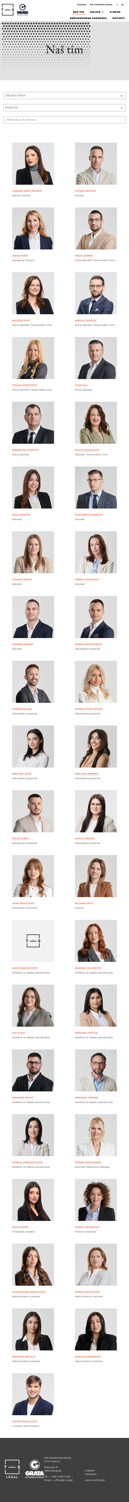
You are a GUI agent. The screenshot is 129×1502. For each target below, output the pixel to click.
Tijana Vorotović (24, 385)
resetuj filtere (13, 134)
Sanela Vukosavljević (27, 1162)
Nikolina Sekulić (23, 1356)
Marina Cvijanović (88, 968)
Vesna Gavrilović (87, 579)
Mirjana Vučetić (86, 1032)
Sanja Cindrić (85, 838)
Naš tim (78, 11)
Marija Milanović (87, 1227)
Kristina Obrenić (87, 773)
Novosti (119, 18)
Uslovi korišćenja (95, 1480)
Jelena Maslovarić (88, 1162)
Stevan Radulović (24, 1421)
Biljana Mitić (84, 903)
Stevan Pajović (85, 190)
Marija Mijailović (87, 1291)
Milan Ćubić (20, 838)
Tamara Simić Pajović (27, 190)
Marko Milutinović (25, 449)
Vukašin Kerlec (22, 644)
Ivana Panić (20, 255)
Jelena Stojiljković (89, 709)
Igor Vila (81, 385)
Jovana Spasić (22, 579)
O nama (115, 11)
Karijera (82, 5)
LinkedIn (90, 1470)
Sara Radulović (23, 903)
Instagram (91, 1474)
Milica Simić (20, 1227)
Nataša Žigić (21, 320)
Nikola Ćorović (86, 320)
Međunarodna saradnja (88, 18)
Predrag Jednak (86, 1097)
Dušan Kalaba (22, 709)
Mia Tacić (18, 1032)
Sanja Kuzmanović (88, 1356)
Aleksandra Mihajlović (29, 1291)
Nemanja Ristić (22, 1097)
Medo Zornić (84, 255)
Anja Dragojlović (25, 968)
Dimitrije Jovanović (89, 514)
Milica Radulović (87, 449)
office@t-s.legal (64, 1480)
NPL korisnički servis (101, 5)
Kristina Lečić (22, 773)
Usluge (95, 11)
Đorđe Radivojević (88, 644)
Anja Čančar (21, 514)
